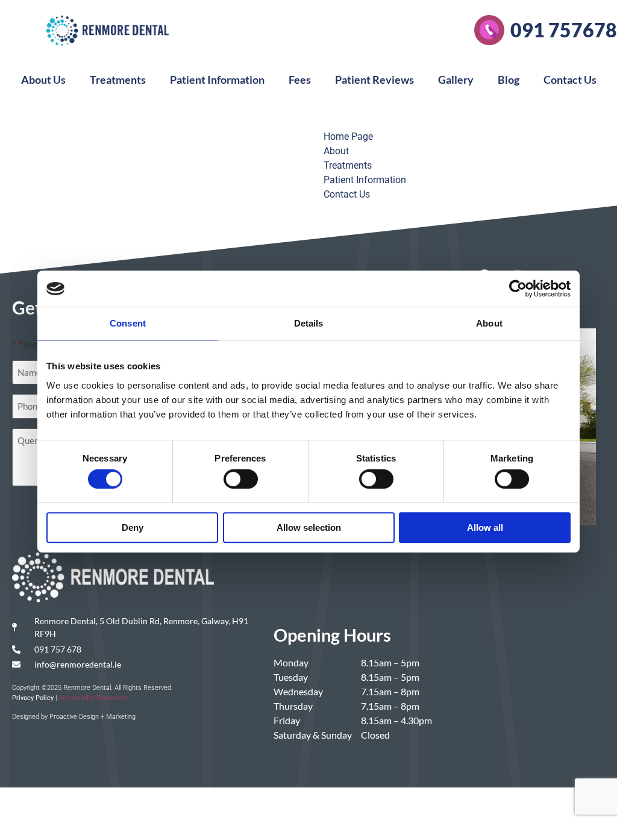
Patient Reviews (374, 80)
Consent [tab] (128, 323)
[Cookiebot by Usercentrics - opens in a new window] (518, 289)
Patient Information (217, 80)
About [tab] (489, 323)
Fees (300, 80)
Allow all (485, 527)
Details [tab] (309, 323)
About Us (43, 80)
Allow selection (309, 527)
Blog (508, 80)
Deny (132, 527)
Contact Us (570, 80)
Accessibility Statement (93, 698)
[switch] (241, 479)
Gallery (456, 80)
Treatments (118, 80)
